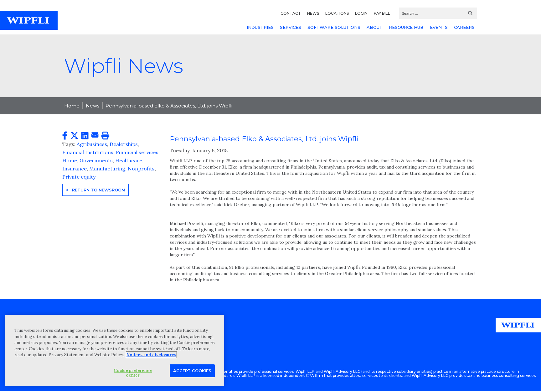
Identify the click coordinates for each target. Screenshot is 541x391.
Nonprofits (141, 168)
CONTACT (291, 13)
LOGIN (361, 13)
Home (72, 106)
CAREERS (464, 27)
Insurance (74, 168)
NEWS (313, 13)
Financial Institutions (87, 152)
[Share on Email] (94, 135)
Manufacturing (107, 168)
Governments (96, 160)
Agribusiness (92, 144)
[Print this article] (105, 136)
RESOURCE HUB (406, 27)
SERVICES (290, 27)
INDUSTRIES (260, 27)
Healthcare (128, 160)
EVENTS (439, 27)
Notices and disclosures (151, 354)
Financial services (137, 152)
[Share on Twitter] (74, 136)
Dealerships (124, 144)
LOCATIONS (337, 13)
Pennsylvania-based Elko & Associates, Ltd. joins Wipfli (169, 106)
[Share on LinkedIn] (84, 136)
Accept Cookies (192, 370)
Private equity (78, 177)
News (92, 106)
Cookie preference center (133, 373)
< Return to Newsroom (95, 189)
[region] (114, 350)
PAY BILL (382, 13)
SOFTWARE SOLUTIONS (333, 27)
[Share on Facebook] (64, 136)
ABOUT (375, 27)
